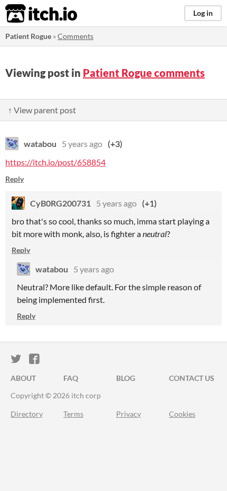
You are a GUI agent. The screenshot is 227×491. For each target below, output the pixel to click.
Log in (203, 12)
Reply (14, 178)
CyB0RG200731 (60, 203)
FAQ (70, 378)
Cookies (182, 413)
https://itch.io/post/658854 (55, 162)
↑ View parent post (42, 110)
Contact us (191, 378)
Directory (27, 413)
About (23, 378)
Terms (73, 413)
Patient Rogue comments (144, 72)
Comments (75, 36)
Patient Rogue (28, 36)
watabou (40, 144)
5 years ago (82, 144)
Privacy (128, 413)
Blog (125, 378)
